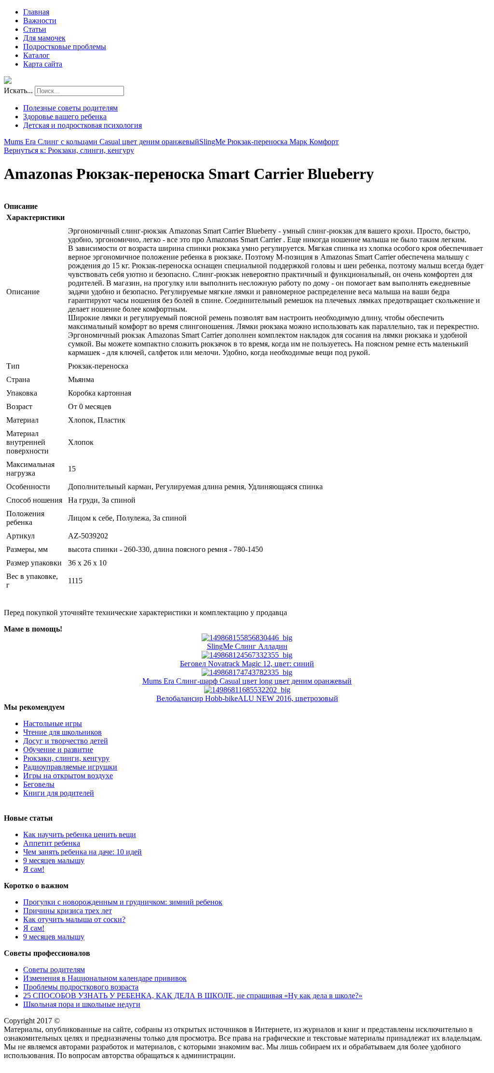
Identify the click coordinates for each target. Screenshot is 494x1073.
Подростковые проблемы (64, 46)
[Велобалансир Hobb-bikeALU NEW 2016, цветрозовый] (247, 690)
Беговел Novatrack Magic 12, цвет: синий (247, 664)
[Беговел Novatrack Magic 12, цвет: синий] (247, 655)
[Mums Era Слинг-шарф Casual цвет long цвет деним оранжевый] (247, 672)
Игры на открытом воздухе (68, 775)
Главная (36, 12)
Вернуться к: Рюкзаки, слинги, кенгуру (69, 150)
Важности (39, 20)
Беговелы (39, 784)
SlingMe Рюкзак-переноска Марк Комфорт (269, 142)
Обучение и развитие (58, 749)
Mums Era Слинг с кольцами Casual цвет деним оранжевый (101, 142)
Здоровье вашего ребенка (65, 116)
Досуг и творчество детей (65, 741)
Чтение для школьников (62, 732)
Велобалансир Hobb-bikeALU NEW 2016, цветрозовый (247, 698)
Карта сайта (42, 64)
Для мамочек (44, 38)
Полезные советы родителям (70, 108)
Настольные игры (52, 723)
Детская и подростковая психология (82, 125)
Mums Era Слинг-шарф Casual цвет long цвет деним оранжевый (247, 681)
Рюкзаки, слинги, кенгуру (66, 758)
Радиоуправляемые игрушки (70, 767)
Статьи (34, 29)
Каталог (36, 55)
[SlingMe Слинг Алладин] (247, 637)
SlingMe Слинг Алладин (247, 646)
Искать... (18, 90)
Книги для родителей (58, 793)
